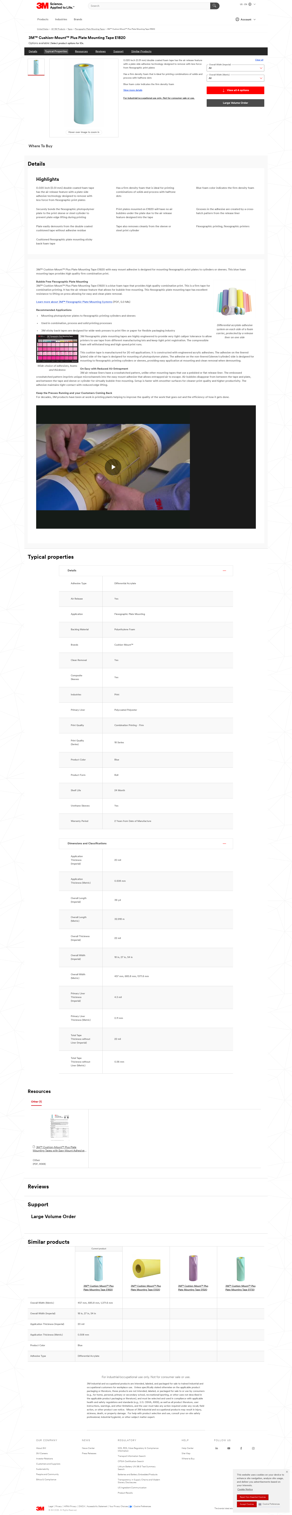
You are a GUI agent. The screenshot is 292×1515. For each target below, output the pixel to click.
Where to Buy (188, 1459)
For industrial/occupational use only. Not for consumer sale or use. (159, 98)
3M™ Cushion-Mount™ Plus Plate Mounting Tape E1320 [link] (146, 1288)
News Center (88, 1448)
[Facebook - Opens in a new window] (241, 1448)
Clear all (259, 60)
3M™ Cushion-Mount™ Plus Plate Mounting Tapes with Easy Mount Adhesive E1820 (58, 1149)
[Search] (215, 6)
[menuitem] (33, 51)
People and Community (47, 1474)
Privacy (58, 1507)
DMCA (82, 1507)
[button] (269, 1504)
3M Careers (42, 1453)
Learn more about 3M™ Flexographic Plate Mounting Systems (74, 302)
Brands (78, 19)
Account (246, 19)
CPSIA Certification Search (131, 1461)
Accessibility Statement (97, 1507)
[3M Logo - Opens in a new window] (55, 6)
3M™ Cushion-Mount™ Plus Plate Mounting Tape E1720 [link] (240, 1288)
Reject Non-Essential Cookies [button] (253, 1497)
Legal (50, 1507)
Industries (61, 19)
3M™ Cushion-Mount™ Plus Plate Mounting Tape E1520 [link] (193, 1288)
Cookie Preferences (142, 1507)
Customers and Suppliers (48, 1464)
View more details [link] (132, 90)
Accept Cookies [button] (247, 1504)
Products (42, 19)
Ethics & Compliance (46, 1480)
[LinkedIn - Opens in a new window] (216, 1448)
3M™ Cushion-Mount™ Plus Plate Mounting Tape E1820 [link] (98, 1288)
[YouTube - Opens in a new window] (228, 1448)
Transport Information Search (132, 1456)
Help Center (187, 1448)
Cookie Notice (245, 1489)
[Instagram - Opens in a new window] (253, 1448)
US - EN (244, 5)
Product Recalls (125, 1493)
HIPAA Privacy (70, 1507)
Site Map (186, 1453)
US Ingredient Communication (132, 1488)
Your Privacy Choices (118, 1507)
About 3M (41, 1448)
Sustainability (42, 1469)
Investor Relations (44, 1459)
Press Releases (89, 1453)
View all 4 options (238, 90)
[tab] (36, 1102)
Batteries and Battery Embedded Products (137, 1475)
